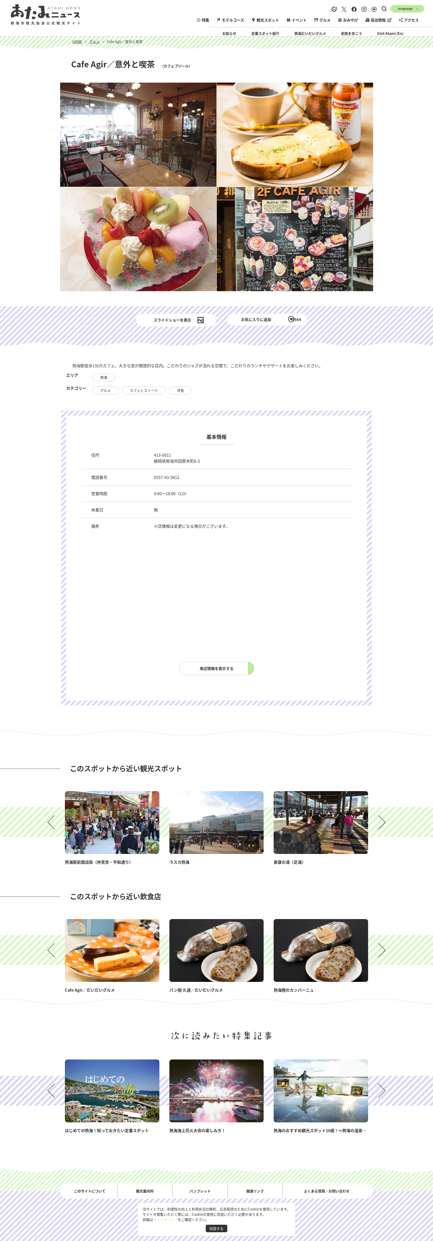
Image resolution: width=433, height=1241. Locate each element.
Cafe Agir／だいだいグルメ (90, 990)
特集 (205, 20)
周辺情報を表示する (217, 668)
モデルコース (233, 20)
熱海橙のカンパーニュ (294, 990)
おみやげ (350, 20)
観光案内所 (145, 1190)
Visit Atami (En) (390, 33)
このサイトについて (89, 1190)
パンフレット (200, 1190)
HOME (77, 41)
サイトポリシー (165, 1219)
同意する (216, 1228)
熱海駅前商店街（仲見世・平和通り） (99, 862)
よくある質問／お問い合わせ (327, 1190)
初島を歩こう (351, 33)
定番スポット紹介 (265, 33)
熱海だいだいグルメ (310, 33)
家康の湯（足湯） (290, 862)
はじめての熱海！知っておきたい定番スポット (107, 1130)
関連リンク (255, 1190)
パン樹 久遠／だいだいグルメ (196, 990)
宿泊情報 (378, 20)
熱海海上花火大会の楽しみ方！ (197, 1130)
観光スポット (268, 20)
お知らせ (229, 33)
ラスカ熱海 (179, 862)
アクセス (411, 20)
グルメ (325, 20)
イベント (299, 20)
